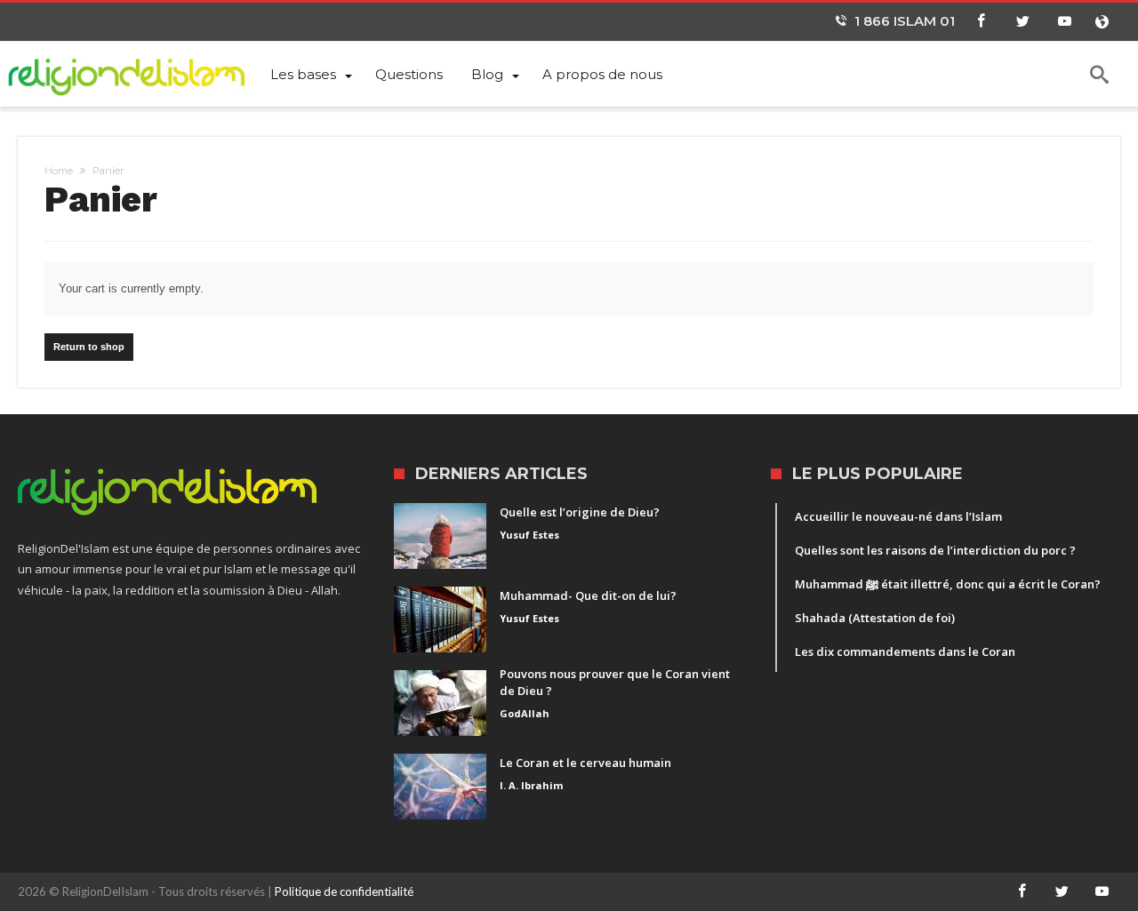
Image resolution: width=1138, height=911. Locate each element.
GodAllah (524, 713)
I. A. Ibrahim (531, 785)
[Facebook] (980, 22)
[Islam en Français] (137, 73)
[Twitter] (1022, 22)
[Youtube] (1064, 22)
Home (58, 170)
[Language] (1101, 22)
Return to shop (88, 346)
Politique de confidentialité (344, 891)
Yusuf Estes (529, 534)
